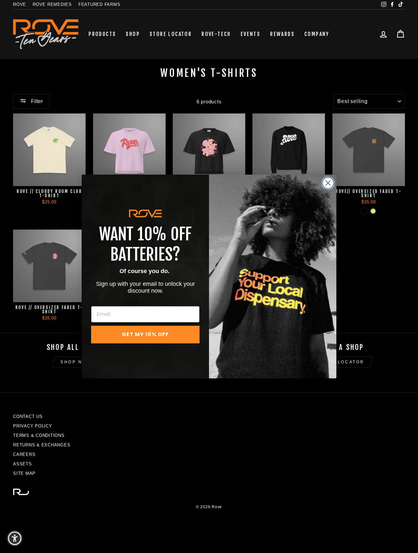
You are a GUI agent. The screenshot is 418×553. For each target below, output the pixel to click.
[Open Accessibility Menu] (15, 538)
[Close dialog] (328, 183)
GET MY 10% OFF (145, 334)
